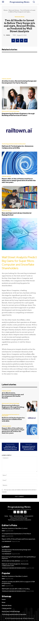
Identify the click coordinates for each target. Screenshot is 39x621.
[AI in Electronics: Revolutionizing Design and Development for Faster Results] (19, 65)
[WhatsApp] (26, 40)
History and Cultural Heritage (10, 111)
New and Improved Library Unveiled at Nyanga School (16, 214)
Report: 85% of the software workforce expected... (19, 539)
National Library (14, 10)
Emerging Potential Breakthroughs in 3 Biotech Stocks (28, 448)
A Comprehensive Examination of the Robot (16, 534)
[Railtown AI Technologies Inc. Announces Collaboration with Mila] (19, 130)
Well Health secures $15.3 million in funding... (16, 589)
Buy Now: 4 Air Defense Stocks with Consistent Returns (10, 448)
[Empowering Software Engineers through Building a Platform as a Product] (19, 98)
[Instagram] (18, 512)
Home (5, 10)
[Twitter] (17, 40)
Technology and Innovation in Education (14, 143)
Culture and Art (6, 78)
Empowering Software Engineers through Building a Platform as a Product (18, 114)
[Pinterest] (21, 40)
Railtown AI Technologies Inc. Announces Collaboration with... (15, 565)
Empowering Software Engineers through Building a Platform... (19, 557)
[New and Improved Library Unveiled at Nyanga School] (19, 197)
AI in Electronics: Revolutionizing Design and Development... (16, 550)
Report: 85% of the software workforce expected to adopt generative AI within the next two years (19, 180)
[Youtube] (25, 512)
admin (8, 35)
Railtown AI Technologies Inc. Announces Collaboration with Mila (17, 147)
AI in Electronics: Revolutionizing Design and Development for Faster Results (19, 82)
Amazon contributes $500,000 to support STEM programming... (18, 582)
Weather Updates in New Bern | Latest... (15, 528)
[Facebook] (13, 40)
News (3, 530)
